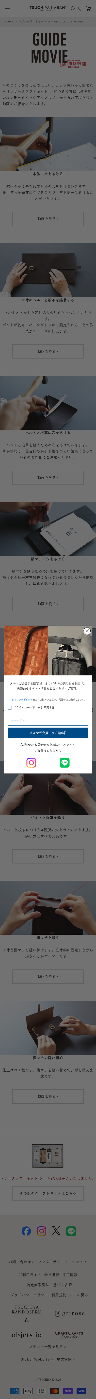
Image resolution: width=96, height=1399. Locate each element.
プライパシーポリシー (21, 699)
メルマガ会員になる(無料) (48, 732)
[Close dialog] (87, 630)
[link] (31, 763)
